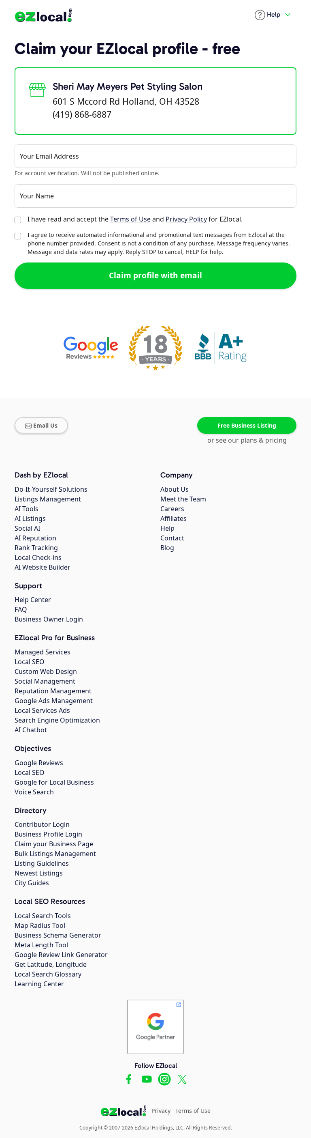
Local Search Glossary (48, 974)
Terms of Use (130, 219)
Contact (172, 538)
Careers (172, 508)
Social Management (45, 681)
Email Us (45, 425)
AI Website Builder (42, 567)
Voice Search (34, 791)
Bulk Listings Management (55, 853)
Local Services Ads (42, 710)
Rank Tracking (36, 547)
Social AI (27, 528)
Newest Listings (39, 873)
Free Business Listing (246, 425)
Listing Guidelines (42, 863)
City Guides (32, 882)
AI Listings (30, 518)
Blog (167, 547)
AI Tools (26, 508)
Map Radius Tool (40, 925)
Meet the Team (183, 499)
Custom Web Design (46, 671)
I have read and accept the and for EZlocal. (135, 219)
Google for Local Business (54, 782)
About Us (174, 489)
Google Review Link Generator (61, 954)
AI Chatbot (31, 729)
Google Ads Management (54, 700)
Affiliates (173, 518)
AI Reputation (35, 538)
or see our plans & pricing (247, 440)
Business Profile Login (48, 834)
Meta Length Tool (41, 944)
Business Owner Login (49, 619)
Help (167, 528)
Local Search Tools (43, 915)
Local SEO (30, 661)
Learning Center (39, 983)
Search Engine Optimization (57, 720)
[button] (267, 15)
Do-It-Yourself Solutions (51, 489)
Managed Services (42, 652)
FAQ (21, 609)
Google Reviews (39, 762)
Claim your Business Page (54, 843)
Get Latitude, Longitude (51, 964)
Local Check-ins (38, 557)
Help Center (33, 599)
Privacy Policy (186, 219)
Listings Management (48, 499)
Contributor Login (42, 824)
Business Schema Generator (58, 935)
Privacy (160, 1110)
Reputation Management (53, 690)
